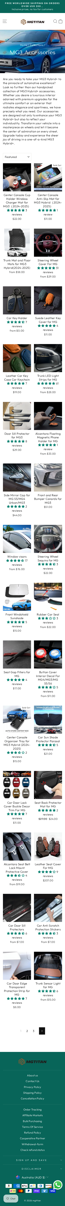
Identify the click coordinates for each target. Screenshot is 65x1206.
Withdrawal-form (32, 1144)
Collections (36, 45)
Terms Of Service (32, 1127)
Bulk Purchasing (32, 1121)
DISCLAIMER (32, 1168)
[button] (16, 210)
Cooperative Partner (32, 1138)
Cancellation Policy (32, 1098)
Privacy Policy (32, 1087)
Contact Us (32, 1081)
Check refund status (32, 1150)
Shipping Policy (32, 1092)
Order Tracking (32, 1109)
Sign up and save (31, 1160)
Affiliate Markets (32, 1115)
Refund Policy (32, 1132)
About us (32, 1075)
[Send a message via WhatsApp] (57, 1184)
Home (24, 45)
